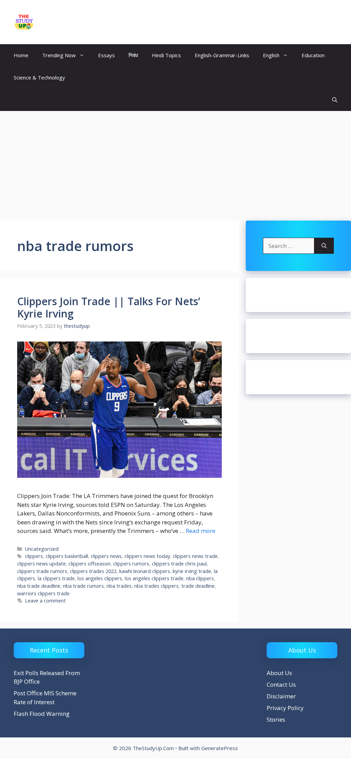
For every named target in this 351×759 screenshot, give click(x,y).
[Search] (324, 246)
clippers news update (41, 563)
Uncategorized (42, 549)
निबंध (133, 55)
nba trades (119, 586)
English (271, 55)
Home (21, 55)
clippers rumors (131, 563)
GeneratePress (219, 748)
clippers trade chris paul (179, 563)
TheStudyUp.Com (77, 22)
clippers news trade (195, 556)
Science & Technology (39, 77)
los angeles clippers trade (154, 578)
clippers (34, 556)
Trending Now (59, 55)
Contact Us (281, 684)
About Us (279, 673)
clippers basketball (67, 556)
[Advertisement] (175, 162)
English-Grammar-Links (222, 55)
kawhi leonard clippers (144, 571)
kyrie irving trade (192, 571)
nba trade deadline (38, 586)
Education (313, 55)
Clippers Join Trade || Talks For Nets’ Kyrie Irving (108, 307)
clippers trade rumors (42, 571)
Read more (200, 531)
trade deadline (198, 586)
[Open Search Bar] (334, 100)
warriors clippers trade (43, 593)
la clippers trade (56, 578)
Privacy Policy (285, 708)
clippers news (106, 556)
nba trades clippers (156, 586)
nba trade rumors (83, 586)
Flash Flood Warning (42, 714)
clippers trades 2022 (93, 571)
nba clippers (200, 578)
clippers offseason (89, 563)
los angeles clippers (99, 578)
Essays (106, 55)
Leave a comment (45, 600)
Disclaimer (281, 696)
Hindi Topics (166, 55)
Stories (276, 719)
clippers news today (147, 556)
